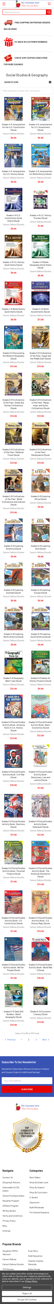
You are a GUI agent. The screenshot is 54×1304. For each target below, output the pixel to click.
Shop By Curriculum (38, 1192)
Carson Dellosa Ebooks (13, 1264)
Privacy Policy (9, 1220)
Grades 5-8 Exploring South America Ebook (40, 635)
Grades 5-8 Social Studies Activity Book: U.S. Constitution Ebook (13, 920)
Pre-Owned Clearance (39, 1212)
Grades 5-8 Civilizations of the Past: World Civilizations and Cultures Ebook (13, 500)
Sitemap (6, 1230)
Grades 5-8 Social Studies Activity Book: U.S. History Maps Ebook (40, 920)
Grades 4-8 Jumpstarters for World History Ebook (40, 172)
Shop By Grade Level (38, 1182)
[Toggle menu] (4, 4)
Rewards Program (10, 1200)
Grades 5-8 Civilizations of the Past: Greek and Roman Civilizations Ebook (13, 403)
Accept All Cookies (27, 1299)
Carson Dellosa (9, 1259)
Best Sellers (34, 1177)
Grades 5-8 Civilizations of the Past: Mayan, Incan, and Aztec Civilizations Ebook (40, 403)
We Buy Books (9, 1210)
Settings (27, 1287)
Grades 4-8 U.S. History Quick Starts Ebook (13, 263)
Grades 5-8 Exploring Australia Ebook (13, 591)
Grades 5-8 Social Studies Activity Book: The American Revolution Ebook (40, 872)
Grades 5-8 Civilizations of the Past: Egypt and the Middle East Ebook (40, 356)
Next (44, 1039)
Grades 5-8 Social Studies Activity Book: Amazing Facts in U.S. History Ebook (13, 726)
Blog (4, 1225)
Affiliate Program (10, 1205)
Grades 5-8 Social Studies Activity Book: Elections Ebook (13, 824)
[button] (50, 82)
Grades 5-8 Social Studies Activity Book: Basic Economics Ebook (40, 725)
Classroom (34, 1202)
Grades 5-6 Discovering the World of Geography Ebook (13, 356)
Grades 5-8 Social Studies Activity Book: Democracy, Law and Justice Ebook (40, 775)
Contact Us (7, 1177)
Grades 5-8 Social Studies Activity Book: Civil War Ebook (13, 774)
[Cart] (50, 4)
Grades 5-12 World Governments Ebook (40, 310)
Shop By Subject (37, 1187)
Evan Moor (33, 1251)
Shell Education (35, 1256)
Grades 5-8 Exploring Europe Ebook (40, 591)
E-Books (33, 1197)
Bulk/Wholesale (36, 1207)
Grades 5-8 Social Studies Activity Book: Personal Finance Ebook (13, 871)
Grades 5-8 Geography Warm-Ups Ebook (13, 679)
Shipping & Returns (11, 1182)
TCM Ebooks (8, 1269)
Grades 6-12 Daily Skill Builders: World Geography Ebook (13, 1014)
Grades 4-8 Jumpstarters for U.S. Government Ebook (40, 127)
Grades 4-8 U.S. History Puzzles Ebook (40, 216)
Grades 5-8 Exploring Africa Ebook (40, 497)
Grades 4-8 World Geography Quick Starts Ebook (40, 265)
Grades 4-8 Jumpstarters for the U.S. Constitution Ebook (13, 127)
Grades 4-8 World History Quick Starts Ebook (13, 310)
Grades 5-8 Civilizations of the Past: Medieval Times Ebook (13, 452)
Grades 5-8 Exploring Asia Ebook (40, 547)
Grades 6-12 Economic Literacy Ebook (40, 1012)
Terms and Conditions (12, 1215)
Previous (11, 1039)
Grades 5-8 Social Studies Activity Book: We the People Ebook (13, 967)
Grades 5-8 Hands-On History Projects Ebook (40, 679)
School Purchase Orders (13, 1195)
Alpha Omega (34, 1269)
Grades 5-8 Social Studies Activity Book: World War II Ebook (40, 967)
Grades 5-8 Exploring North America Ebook (13, 635)
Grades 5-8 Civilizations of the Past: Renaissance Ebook (40, 452)
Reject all (27, 1293)
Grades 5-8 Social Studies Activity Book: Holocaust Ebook (40, 824)
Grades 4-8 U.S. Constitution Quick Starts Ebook (13, 218)
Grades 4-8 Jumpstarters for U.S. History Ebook (13, 172)
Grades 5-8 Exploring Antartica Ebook (13, 547)
